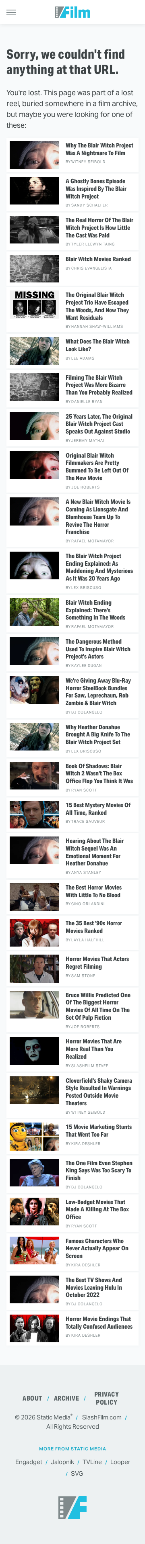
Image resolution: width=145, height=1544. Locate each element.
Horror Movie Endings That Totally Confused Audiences (99, 1322)
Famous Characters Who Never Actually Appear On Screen (97, 1248)
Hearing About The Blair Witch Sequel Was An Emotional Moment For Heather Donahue (95, 852)
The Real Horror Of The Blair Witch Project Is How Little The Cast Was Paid (99, 228)
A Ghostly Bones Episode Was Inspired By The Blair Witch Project (96, 189)
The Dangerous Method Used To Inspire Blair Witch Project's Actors (98, 649)
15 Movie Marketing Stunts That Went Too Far (99, 1130)
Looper (120, 1462)
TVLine (92, 1462)
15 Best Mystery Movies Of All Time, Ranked (98, 809)
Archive (66, 1398)
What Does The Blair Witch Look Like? (98, 345)
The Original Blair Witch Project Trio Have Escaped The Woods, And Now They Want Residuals (97, 306)
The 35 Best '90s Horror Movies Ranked (94, 927)
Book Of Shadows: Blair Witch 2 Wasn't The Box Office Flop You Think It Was (99, 774)
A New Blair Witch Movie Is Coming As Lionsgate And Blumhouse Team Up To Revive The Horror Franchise (98, 517)
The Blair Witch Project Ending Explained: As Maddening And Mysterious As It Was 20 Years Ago (99, 567)
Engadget (28, 1462)
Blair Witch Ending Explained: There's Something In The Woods (95, 610)
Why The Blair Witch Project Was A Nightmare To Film (99, 149)
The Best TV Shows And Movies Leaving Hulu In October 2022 (94, 1287)
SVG (77, 1473)
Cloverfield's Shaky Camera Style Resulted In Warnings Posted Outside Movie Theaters (99, 1092)
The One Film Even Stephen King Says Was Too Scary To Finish (99, 1171)
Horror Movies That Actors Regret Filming (97, 962)
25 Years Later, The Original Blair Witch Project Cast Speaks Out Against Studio (99, 424)
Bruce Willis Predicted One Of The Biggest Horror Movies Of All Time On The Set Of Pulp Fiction (98, 1006)
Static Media (53, 1417)
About (32, 1398)
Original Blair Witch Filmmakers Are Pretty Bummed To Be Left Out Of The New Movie (97, 467)
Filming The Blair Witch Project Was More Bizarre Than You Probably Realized (99, 385)
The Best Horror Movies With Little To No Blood (94, 891)
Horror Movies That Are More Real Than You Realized (94, 1049)
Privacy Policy (106, 1398)
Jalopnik (62, 1462)
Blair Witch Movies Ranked (98, 259)
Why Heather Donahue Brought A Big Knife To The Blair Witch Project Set (98, 735)
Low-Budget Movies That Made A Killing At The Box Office (97, 1209)
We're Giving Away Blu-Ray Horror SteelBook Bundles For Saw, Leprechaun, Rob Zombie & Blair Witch (98, 692)
